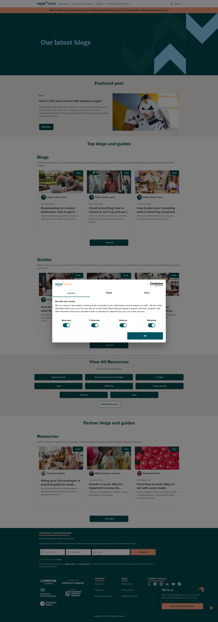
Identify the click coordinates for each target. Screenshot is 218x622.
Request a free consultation (182, 606)
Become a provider (103, 596)
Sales (134, 395)
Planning (84, 395)
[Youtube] (173, 583)
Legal (58, 386)
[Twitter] (149, 583)
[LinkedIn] (167, 583)
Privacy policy (127, 590)
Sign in (178, 4)
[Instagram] (161, 583)
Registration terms (129, 596)
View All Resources (109, 404)
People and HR (159, 386)
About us (99, 584)
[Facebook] (155, 583)
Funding (159, 377)
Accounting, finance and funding (109, 377)
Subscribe (143, 552)
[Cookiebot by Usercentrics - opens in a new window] (152, 284)
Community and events (82, 4)
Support (99, 4)
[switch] (94, 325)
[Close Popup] (211, 608)
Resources (63, 4)
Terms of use (127, 584)
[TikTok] (179, 583)
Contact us (99, 590)
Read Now (46, 127)
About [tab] (147, 293)
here (59, 559)
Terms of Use (70, 564)
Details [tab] (109, 293)
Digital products (58, 377)
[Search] (172, 4)
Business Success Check (118, 4)
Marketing (109, 386)
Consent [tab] (71, 293)
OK (145, 336)
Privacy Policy (84, 564)
